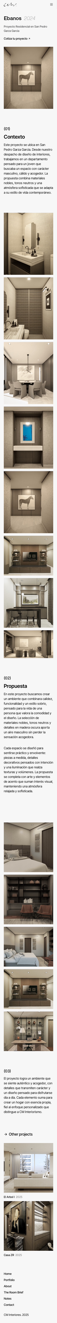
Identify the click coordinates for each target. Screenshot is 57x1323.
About (8, 1286)
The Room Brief (13, 1292)
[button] (51, 4)
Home (8, 1273)
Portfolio (9, 1280)
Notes (7, 1298)
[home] (10, 5)
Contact (9, 1304)
